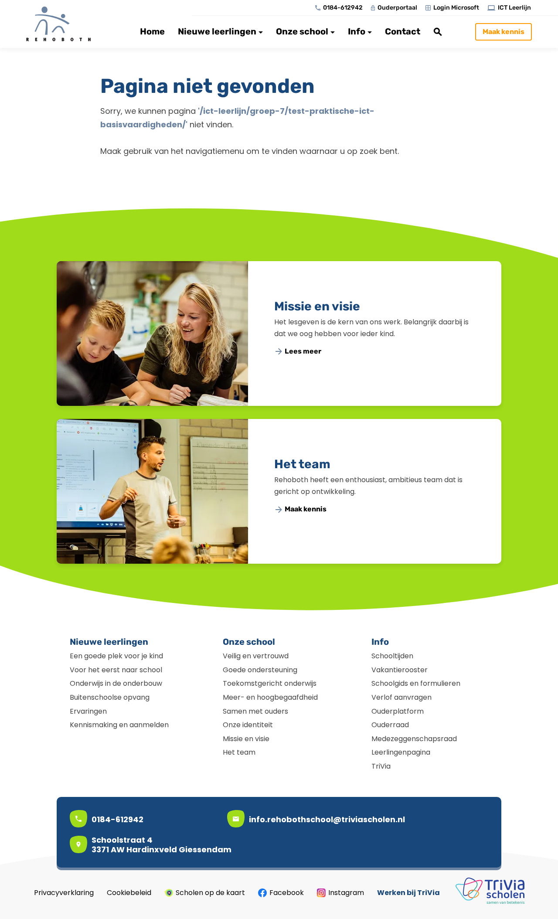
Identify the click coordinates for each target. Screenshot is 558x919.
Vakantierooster (399, 670)
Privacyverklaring (64, 892)
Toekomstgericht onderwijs (269, 683)
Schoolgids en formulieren (415, 683)
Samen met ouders (255, 711)
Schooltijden (392, 656)
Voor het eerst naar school (116, 670)
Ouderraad (390, 725)
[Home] (63, 24)
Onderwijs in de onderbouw (116, 683)
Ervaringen (88, 711)
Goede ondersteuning (260, 670)
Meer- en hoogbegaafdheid (270, 697)
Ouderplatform (397, 711)
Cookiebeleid (129, 892)
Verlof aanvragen (401, 697)
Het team (302, 464)
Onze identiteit (248, 725)
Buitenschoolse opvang (110, 697)
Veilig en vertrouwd (256, 656)
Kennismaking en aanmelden (119, 725)
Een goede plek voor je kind (116, 656)
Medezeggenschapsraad (414, 739)
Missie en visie (317, 306)
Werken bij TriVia (408, 892)
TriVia (381, 766)
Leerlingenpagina (400, 752)
